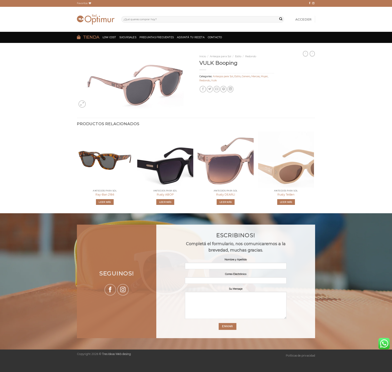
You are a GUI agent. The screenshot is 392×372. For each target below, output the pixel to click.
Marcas (255, 76)
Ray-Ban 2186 (105, 194)
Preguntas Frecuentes (157, 37)
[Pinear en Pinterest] (223, 89)
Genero (246, 76)
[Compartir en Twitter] (210, 89)
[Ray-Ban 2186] (105, 159)
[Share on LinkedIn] (230, 89)
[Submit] (280, 19)
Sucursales (127, 37)
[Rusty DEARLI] (226, 159)
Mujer (264, 76)
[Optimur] (96, 19)
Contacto (215, 37)
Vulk (214, 80)
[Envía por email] (216, 89)
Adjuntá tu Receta (191, 37)
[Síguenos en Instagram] (313, 3)
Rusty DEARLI (225, 194)
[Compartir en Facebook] (203, 89)
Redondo (250, 56)
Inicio (202, 56)
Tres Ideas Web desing (116, 354)
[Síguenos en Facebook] (310, 3)
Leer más (105, 202)
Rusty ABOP (165, 194)
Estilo (238, 56)
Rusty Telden (285, 194)
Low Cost (109, 37)
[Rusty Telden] (286, 159)
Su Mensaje (236, 288)
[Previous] (77, 172)
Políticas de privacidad (300, 355)
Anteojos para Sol (220, 56)
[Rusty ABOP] (165, 159)
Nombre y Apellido (236, 259)
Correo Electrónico (235, 274)
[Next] (313, 172)
